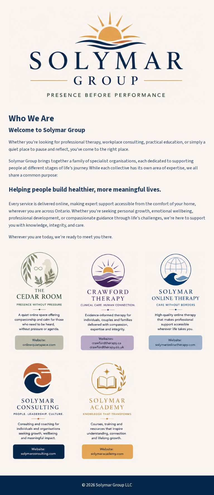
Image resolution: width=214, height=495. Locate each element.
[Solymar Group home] (107, 56)
